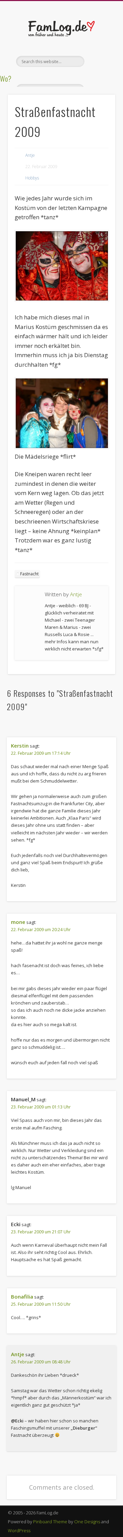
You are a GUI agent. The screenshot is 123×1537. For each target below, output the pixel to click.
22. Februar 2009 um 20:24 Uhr (41, 929)
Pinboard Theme (50, 1521)
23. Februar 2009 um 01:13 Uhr (41, 1107)
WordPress (19, 1530)
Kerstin (20, 745)
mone (18, 921)
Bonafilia (22, 1296)
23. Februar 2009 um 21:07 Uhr (41, 1232)
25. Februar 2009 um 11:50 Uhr (41, 1304)
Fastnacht (29, 574)
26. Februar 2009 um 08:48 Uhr (41, 1362)
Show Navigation (99, 61)
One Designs (87, 1521)
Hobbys (32, 178)
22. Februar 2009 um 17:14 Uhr (41, 753)
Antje (30, 155)
